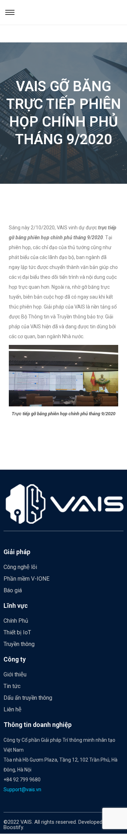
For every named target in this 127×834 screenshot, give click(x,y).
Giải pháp (17, 552)
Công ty (15, 659)
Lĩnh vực (16, 605)
